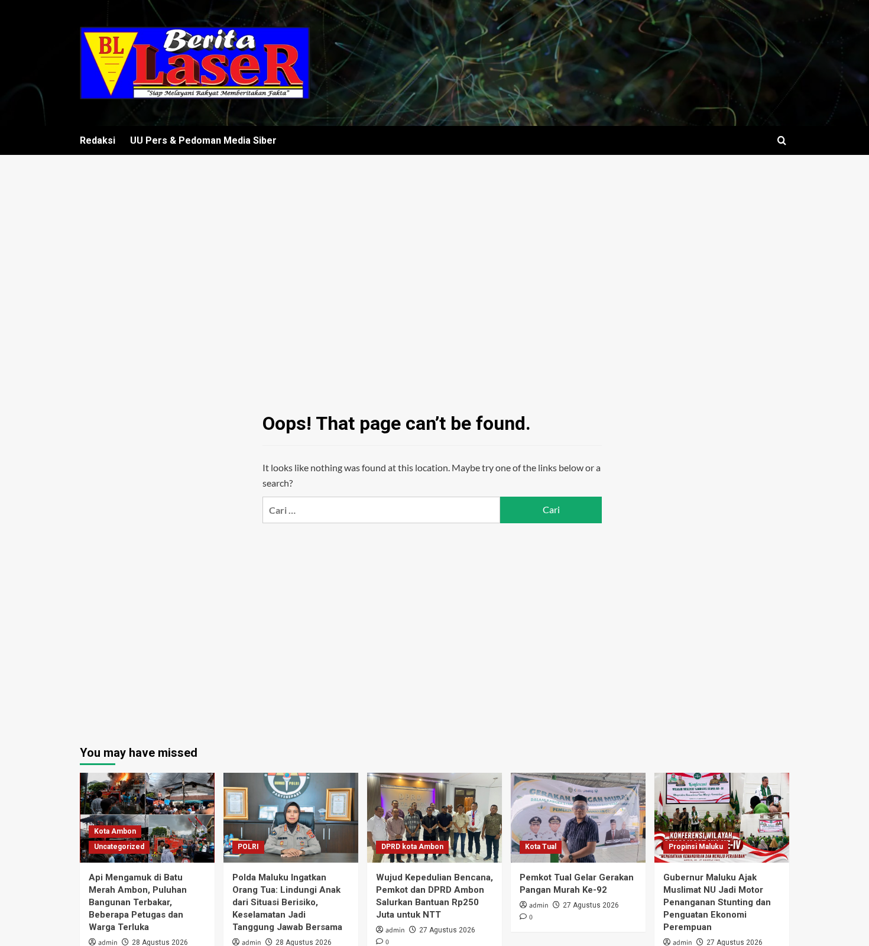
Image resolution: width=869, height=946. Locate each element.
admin (395, 930)
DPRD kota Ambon (412, 847)
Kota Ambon (115, 831)
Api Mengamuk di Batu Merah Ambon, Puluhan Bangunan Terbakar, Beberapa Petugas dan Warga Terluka (138, 902)
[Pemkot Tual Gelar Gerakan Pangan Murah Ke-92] (578, 818)
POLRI (248, 847)
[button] (781, 140)
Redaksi (97, 140)
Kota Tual (540, 847)
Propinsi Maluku (696, 847)
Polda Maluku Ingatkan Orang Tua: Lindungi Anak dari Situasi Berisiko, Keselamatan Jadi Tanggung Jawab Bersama (287, 902)
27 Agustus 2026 (447, 930)
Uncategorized (119, 847)
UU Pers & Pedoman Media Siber (203, 140)
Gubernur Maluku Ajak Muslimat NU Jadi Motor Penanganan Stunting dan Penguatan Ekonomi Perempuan (717, 902)
